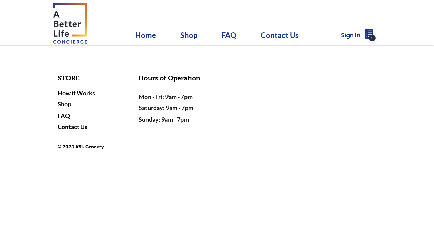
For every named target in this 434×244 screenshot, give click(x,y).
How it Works (76, 93)
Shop (64, 104)
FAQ (64, 115)
